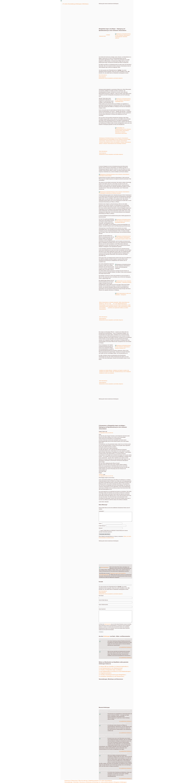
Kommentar (101, 511)
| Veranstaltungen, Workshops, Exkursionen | (75, 782)
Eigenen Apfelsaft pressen (104, 699)
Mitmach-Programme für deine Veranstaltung (109, 565)
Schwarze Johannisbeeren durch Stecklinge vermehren (114, 143)
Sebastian (101, 474)
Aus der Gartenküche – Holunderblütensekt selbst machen (112, 770)
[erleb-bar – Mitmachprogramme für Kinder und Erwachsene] (61, 0)
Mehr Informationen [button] (103, 75)
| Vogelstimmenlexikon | (93, 780)
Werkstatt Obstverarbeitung (108, 703)
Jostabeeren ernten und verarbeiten (106, 373)
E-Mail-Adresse (102, 525)
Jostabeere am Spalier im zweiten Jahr (121, 370)
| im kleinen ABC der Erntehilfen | (107, 666)
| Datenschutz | (74, 780)
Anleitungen (106, 636)
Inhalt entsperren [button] (102, 76)
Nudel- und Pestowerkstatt (105, 686)
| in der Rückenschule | (118, 676)
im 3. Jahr (109, 303)
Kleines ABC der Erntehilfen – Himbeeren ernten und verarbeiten (113, 753)
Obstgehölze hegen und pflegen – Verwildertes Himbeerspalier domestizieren (112, 735)
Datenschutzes (107, 624)
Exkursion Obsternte (108, 692)
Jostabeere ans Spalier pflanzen (106, 370)
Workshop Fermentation (115, 696)
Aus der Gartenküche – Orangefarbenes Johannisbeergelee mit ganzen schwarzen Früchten (114, 711)
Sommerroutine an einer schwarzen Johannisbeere (116, 140)
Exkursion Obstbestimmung (106, 683)
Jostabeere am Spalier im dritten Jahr (107, 371)
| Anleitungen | (78, 3)
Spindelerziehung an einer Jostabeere (123, 371)
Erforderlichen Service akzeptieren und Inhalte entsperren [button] (111, 78)
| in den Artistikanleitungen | (124, 671)
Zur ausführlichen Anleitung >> (125, 647)
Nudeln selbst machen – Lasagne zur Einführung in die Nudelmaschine (114, 649)
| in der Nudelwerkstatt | (104, 671)
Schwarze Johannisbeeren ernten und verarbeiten (109, 142)
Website (100, 528)
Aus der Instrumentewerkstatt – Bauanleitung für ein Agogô (112, 639)
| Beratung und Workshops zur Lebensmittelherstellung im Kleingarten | (103, 782)
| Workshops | (85, 3)
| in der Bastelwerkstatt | (104, 668)
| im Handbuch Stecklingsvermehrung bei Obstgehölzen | (112, 674)
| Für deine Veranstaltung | (68, 3)
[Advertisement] (115, 15)
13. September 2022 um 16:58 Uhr (106, 432)
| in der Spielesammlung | (116, 668)
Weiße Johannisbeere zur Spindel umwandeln (108, 302)
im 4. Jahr (115, 303)
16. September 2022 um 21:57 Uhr (106, 475)
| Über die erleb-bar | (83, 780)
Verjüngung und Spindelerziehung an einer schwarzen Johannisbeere (113, 138)
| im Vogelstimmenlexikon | (105, 673)
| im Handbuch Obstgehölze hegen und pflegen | (110, 669)
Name (100, 523)
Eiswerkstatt (105, 689)
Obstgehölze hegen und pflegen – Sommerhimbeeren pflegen (112, 723)
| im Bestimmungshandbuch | (122, 666)
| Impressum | (67, 780)
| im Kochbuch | (114, 671)
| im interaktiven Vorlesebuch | (106, 676)
